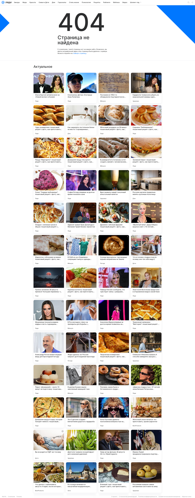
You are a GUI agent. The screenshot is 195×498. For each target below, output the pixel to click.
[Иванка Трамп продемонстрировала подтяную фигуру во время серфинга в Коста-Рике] (146, 445)
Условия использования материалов (169, 496)
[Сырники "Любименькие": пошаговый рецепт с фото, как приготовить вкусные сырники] (146, 120)
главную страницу (79, 53)
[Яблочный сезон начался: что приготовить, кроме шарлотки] (146, 412)
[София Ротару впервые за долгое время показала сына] (81, 185)
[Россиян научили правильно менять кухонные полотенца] (146, 185)
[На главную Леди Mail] (7, 2)
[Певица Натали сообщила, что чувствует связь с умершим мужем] (114, 283)
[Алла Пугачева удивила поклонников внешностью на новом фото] (114, 412)
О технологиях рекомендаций (128, 496)
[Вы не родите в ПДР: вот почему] (49, 445)
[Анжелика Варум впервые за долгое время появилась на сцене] (114, 315)
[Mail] (3, 2)
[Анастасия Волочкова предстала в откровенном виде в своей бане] (146, 283)
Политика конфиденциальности (147, 496)
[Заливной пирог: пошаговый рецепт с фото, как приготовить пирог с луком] (146, 153)
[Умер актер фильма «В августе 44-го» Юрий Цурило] (114, 445)
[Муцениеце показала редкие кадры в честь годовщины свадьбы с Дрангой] (49, 315)
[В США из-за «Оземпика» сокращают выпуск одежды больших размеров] (81, 250)
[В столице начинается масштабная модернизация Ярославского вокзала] (81, 477)
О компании (11, 496)
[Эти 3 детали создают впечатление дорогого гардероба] (81, 412)
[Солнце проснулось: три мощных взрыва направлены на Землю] (114, 250)
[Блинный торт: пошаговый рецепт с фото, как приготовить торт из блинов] (114, 477)
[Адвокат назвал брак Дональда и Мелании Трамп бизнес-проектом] (81, 218)
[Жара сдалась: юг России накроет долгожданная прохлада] (81, 347)
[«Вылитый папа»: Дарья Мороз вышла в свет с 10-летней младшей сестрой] (146, 218)
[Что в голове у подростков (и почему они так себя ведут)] (146, 250)
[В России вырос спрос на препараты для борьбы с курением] (81, 315)
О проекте (114, 496)
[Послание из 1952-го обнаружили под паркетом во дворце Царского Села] (114, 88)
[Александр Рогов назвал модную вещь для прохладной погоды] (49, 347)
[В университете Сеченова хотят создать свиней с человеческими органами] (114, 153)
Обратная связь (186, 496)
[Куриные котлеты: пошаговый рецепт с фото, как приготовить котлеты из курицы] (81, 283)
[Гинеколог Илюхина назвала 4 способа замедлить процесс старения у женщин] (146, 347)
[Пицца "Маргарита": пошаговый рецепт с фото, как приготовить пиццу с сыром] (49, 153)
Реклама (19, 496)
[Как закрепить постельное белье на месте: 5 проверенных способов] (81, 120)
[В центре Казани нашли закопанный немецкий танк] (81, 380)
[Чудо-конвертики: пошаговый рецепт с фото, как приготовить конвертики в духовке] (49, 120)
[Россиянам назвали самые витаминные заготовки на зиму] (146, 477)
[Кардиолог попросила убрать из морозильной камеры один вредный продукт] (146, 88)
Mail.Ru (4, 496)
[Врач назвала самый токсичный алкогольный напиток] (114, 185)
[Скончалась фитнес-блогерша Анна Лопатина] (81, 88)
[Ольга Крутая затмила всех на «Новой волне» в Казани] (49, 88)
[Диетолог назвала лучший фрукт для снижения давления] (81, 445)
